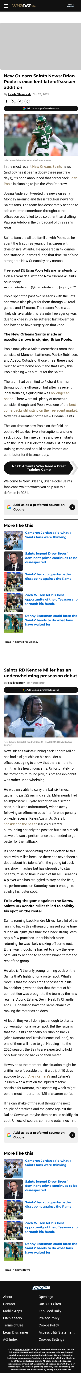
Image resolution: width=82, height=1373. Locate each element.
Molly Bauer (16, 682)
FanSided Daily (50, 1311)
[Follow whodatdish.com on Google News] (72, 507)
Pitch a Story (12, 1318)
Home (7, 641)
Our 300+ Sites (50, 1304)
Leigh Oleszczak (19, 94)
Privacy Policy (49, 1318)
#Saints (70, 276)
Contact (9, 1304)
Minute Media (22, 1349)
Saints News (22, 1269)
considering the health (20, 824)
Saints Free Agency (26, 641)
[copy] (27, 101)
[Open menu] (6, 5)
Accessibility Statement (57, 1332)
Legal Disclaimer (15, 1332)
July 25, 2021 (68, 287)
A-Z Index (10, 1339)
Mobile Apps (12, 1311)
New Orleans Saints (47, 166)
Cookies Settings (51, 1339)
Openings (46, 1297)
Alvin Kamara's (39, 1076)
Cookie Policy (49, 1325)
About (7, 1297)
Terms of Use (13, 1325)
